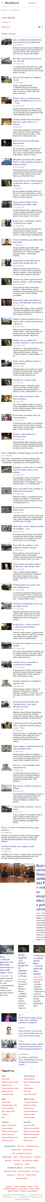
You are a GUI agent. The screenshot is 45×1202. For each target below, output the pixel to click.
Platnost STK (28, 1140)
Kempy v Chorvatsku (9, 1125)
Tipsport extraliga (8, 1108)
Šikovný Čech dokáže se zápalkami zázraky (27, 78)
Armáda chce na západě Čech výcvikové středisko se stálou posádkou (28, 341)
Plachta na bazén (25, 1157)
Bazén (15, 1157)
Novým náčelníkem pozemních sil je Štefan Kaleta (27, 508)
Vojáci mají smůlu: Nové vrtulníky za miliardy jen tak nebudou (28, 489)
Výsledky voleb (7, 1085)
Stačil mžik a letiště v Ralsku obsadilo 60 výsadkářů (28, 527)
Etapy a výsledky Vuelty (32, 1082)
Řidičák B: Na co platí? (31, 1134)
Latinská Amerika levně (10, 1137)
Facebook (8, 1186)
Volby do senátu (7, 1091)
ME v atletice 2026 (8, 1111)
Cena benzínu (27, 1150)
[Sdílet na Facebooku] (39, 27)
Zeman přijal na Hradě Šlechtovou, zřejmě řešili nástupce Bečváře (27, 261)
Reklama (23, 1186)
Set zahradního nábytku (30, 1160)
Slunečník (8, 1160)
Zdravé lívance (29, 1108)
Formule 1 (5, 1114)
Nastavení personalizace (28, 1191)
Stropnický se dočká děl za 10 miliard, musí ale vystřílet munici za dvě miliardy (28, 469)
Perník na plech (29, 1117)
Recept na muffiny (30, 1105)
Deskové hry (11, 1175)
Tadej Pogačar (29, 1088)
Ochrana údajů (34, 1189)
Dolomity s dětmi (7, 1140)
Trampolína (37, 1157)
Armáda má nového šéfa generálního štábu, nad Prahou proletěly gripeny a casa (27, 725)
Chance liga (6, 1102)
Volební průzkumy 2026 (10, 1082)
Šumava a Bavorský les (10, 1131)
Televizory (20, 1175)
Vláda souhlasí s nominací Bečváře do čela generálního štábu (28, 747)
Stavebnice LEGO (10, 1171)
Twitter (16, 1186)
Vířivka (27, 1164)
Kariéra (30, 1186)
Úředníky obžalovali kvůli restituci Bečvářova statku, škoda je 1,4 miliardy (27, 121)
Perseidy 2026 (16, 1150)
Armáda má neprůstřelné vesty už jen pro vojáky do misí (27, 604)
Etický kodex (23, 1189)
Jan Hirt (26, 1085)
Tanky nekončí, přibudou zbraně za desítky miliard (27, 362)
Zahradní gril (18, 1164)
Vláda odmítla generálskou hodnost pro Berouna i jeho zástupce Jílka (27, 565)
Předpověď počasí (32, 1146)
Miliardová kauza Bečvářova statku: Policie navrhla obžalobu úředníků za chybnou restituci (27, 162)
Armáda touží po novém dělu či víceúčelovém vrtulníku (25, 663)
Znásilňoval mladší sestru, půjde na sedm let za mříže (17, 847)
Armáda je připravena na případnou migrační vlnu (27, 682)
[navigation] (2, 3)
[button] (6, 41)
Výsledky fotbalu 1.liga (9, 1105)
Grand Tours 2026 (30, 1094)
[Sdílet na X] (43, 27)
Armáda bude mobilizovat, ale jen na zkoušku (27, 644)
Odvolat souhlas (13, 1191)
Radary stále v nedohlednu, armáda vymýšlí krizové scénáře (27, 221)
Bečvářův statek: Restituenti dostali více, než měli (27, 59)
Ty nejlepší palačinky (31, 1102)
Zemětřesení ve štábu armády (24, 380)
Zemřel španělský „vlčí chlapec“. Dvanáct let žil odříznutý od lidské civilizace (23, 965)
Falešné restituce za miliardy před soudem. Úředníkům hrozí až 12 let (27, 99)
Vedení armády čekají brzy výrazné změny (27, 807)
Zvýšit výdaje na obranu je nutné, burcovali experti (26, 397)
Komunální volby (7, 1094)
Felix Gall (27, 1091)
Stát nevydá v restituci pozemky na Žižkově (27, 786)
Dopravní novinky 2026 (32, 1131)
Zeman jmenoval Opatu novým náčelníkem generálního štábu (25, 203)
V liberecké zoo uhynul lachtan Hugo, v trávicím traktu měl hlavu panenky (38, 964)
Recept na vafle (29, 1114)
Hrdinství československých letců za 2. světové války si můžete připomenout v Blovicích (28, 321)
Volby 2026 (5, 1079)
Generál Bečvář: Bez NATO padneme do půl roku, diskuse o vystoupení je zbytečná (28, 183)
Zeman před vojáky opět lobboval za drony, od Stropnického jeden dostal (27, 301)
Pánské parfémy (21, 1178)
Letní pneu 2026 (29, 1125)
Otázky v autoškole (30, 1137)
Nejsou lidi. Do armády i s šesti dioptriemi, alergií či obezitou (25, 546)
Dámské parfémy (24, 1171)
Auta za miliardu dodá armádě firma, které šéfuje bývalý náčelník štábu (27, 40)
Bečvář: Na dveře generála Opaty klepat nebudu (26, 141)
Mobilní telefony (30, 1168)
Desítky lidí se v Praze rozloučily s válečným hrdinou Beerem (26, 625)
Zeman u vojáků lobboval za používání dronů (24, 435)
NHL (3, 1117)
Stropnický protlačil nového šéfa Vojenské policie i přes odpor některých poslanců (26, 704)
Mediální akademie (10, 1189)
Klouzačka (16, 1160)
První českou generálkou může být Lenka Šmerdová (26, 416)
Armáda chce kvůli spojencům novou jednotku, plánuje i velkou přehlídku (27, 280)
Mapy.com (20, 1146)
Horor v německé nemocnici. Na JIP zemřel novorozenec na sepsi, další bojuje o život (7, 964)
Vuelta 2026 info (29, 1079)
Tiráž (36, 1186)
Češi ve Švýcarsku (8, 1134)
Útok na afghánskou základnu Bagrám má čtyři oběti (22, 452)
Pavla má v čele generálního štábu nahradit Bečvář (26, 766)
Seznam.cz (32, 3)
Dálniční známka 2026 (31, 1128)
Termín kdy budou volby (10, 1088)
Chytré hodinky (31, 1175)
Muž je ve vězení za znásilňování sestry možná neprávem (20, 828)
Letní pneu (35, 1171)
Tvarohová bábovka (30, 1111)
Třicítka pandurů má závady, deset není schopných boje (26, 585)
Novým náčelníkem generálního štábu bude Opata (28, 240)
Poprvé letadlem (7, 1128)
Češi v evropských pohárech (21, 1153)
